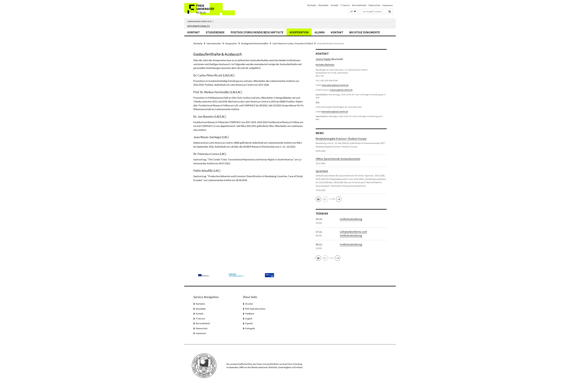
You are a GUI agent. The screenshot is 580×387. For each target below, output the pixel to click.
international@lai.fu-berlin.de (335, 85)
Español (249, 323)
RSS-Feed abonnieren (255, 308)
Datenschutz (374, 5)
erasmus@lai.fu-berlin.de (341, 89)
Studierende (215, 32)
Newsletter (323, 5)
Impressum (387, 5)
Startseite (311, 5)
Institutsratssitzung (351, 219)
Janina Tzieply (323, 59)
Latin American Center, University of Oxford (292, 43)
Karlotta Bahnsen (325, 64)
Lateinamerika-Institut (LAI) (200, 21)
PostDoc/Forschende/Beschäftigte (257, 32)
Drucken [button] (249, 303)
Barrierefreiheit (359, 5)
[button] (353, 11)
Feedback (249, 313)
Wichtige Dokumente (364, 32)
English (248, 318)
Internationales (198, 26)
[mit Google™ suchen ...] (390, 11)
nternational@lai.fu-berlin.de (335, 111)
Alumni (320, 32)
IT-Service (345, 5)
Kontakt (334, 5)
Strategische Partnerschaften (254, 43)
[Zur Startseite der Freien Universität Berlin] (209, 9)
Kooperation (299, 32)
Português (250, 328)
